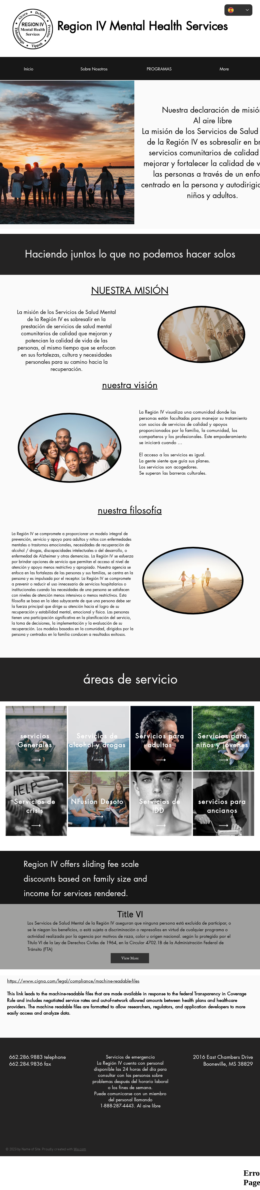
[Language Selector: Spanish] (238, 10)
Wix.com (80, 1149)
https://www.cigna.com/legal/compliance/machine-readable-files (73, 981)
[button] (36, 760)
